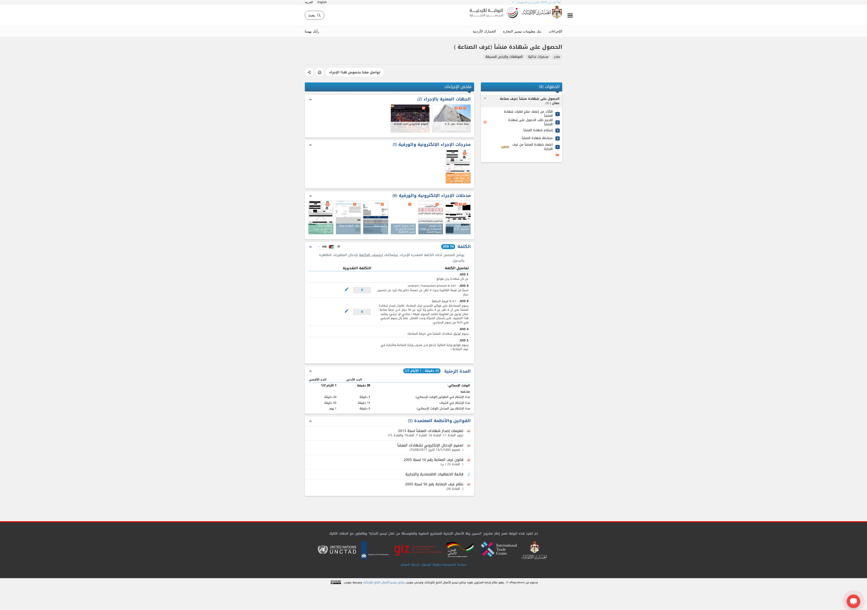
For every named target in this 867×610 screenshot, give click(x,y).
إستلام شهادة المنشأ (538, 130)
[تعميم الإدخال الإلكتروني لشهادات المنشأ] (469, 445)
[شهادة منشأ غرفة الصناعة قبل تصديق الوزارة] (320, 217)
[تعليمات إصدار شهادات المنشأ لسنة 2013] (469, 431)
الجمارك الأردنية (484, 31)
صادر (557, 57)
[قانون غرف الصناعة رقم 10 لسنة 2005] (469, 460)
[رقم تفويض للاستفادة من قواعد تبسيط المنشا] (430, 217)
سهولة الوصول (432, 564)
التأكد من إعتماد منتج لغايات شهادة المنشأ (528, 114)
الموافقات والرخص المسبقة (504, 57)
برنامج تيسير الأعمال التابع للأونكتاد (384, 582)
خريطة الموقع (410, 564)
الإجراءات (555, 31)
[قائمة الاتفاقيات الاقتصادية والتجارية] (469, 474)
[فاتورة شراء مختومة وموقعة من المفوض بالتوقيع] (458, 217)
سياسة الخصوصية (454, 564)
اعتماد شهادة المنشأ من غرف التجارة (532, 147)
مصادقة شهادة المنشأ (537, 138)
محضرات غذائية (538, 57)
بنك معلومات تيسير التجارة (522, 31)
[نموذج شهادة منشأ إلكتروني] (348, 217)
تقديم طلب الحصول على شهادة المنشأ (530, 122)
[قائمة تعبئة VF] (375, 217)
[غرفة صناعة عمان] (451, 118)
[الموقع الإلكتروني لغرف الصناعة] (410, 118)
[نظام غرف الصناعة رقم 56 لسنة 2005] (469, 484)
